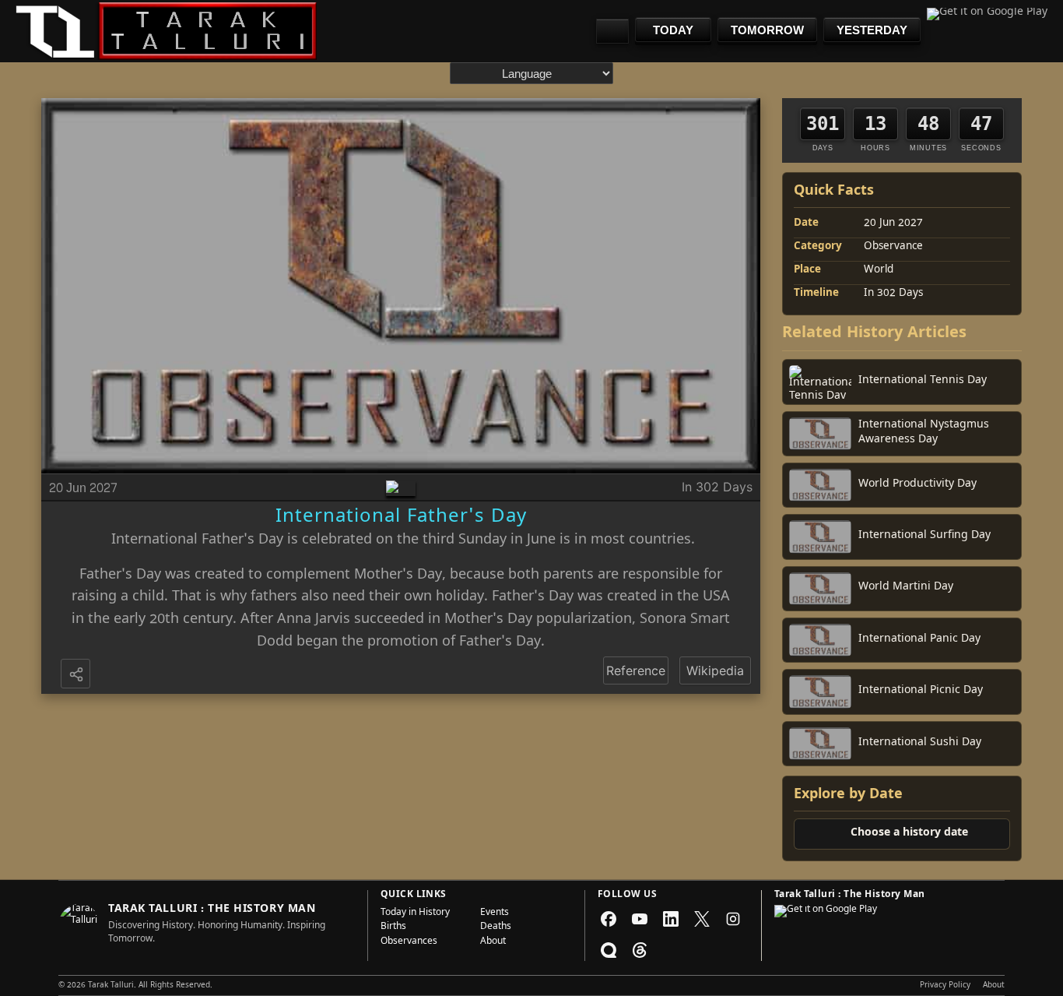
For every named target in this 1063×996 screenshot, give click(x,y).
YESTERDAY (872, 30)
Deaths (495, 927)
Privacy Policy (945, 986)
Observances (409, 942)
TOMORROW (767, 30)
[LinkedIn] (671, 919)
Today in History (415, 913)
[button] (77, 675)
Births (393, 927)
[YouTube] (640, 919)
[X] (702, 919)
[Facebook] (608, 919)
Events (494, 913)
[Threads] (640, 950)
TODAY (673, 30)
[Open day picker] (612, 31)
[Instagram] (733, 919)
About (493, 942)
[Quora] (608, 950)
